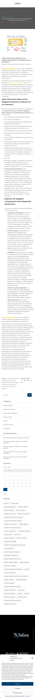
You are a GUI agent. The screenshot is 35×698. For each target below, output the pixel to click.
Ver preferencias (17, 693)
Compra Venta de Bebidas (10, 413)
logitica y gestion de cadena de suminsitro (16, 576)
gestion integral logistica (11, 562)
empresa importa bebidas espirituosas (14, 545)
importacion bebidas (10, 565)
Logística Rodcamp (20, 579)
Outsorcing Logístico (8, 424)
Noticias (9, 17)
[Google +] (31, 380)
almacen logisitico (23, 506)
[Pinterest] (27, 380)
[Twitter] (24, 380)
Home (3, 17)
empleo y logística (21, 538)
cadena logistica (23, 524)
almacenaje (14, 503)
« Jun (4, 493)
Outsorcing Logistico (10, 593)
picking (20, 593)
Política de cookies (9, 696)
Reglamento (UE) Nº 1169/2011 (15, 82)
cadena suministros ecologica (12, 527)
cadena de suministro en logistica (13, 517)
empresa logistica (9, 548)
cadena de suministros (10, 524)
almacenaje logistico (10, 506)
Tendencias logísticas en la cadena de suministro (16, 437)
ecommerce (17, 534)
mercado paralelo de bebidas (12, 586)
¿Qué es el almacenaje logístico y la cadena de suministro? (15, 442)
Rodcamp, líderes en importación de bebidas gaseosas (15, 447)
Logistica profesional (10, 572)
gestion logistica (24, 562)
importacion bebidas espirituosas (13, 569)
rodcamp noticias (22, 597)
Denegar (17, 688)
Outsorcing (21, 590)
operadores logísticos (10, 590)
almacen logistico (9, 510)
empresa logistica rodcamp (11, 552)
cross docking (8, 534)
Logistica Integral (7, 417)
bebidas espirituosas (9, 513)
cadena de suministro (23, 513)
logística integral (8, 579)
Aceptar (17, 684)
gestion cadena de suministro (12, 558)
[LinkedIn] (22, 382)
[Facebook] (21, 380)
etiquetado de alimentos (12, 378)
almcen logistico (20, 510)
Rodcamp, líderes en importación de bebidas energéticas (15, 452)
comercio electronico (10, 531)
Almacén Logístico (8, 405)
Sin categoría (6, 428)
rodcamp (26, 593)
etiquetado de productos (9, 380)
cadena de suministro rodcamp (13, 520)
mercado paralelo (9, 583)
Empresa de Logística (10, 541)
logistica (27, 569)
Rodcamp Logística (9, 597)
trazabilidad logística (10, 604)
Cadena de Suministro (9, 409)
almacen (6, 503)
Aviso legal (27, 696)
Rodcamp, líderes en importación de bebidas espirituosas (15, 457)
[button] (32, 658)
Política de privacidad (19, 696)
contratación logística (24, 531)
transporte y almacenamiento (12, 600)
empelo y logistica (9, 538)
